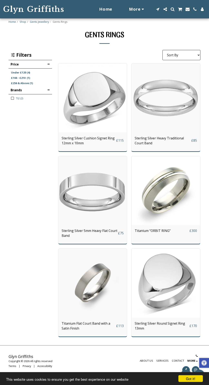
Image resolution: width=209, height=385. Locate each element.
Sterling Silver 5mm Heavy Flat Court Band (89, 233)
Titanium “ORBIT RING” (153, 230)
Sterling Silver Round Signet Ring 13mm (160, 326)
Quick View (93, 130)
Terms (12, 366)
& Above (22, 83)
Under (20, 72)
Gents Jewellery (39, 22)
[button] (157, 9)
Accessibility (44, 366)
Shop (23, 22)
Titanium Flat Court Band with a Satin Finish (86, 326)
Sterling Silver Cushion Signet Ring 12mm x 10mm (88, 140)
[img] (92, 97)
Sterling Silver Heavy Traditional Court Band (159, 140)
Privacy (27, 366)
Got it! (190, 378)
